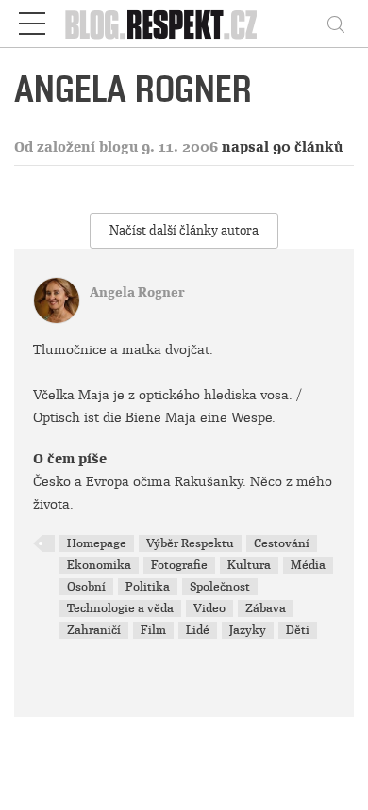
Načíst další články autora (184, 230)
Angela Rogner (137, 292)
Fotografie (179, 565)
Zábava (265, 608)
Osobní (86, 586)
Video (209, 608)
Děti (297, 630)
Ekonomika (99, 565)
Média (308, 565)
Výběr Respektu (190, 543)
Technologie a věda (120, 608)
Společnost (220, 586)
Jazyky (247, 630)
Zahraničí (94, 630)
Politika (147, 586)
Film (153, 630)
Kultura (249, 565)
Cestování (281, 543)
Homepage (96, 543)
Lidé (197, 630)
